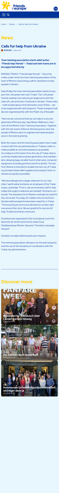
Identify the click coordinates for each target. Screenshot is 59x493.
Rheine (12, 24)
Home (3, 24)
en (55, 8)
